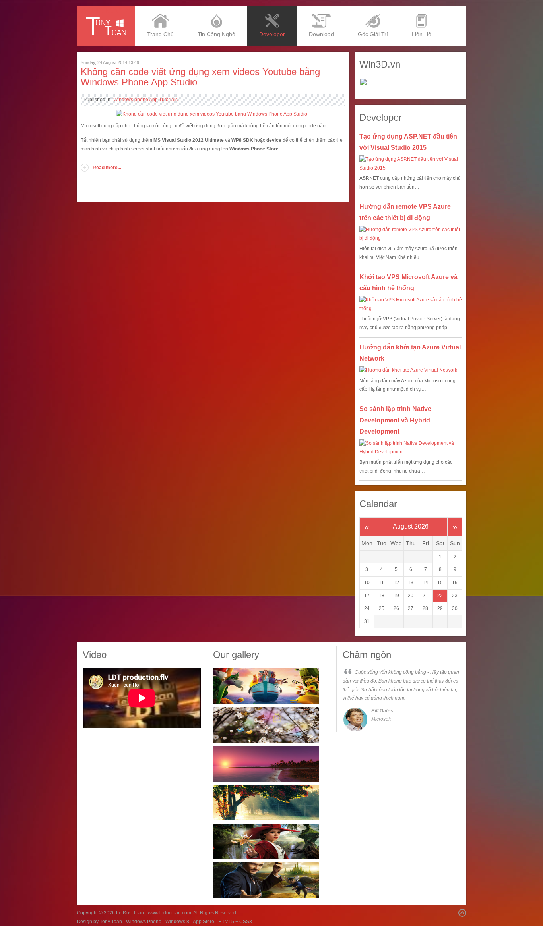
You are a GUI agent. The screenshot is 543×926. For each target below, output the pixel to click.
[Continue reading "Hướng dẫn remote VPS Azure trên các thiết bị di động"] (410, 234)
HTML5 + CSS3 (235, 921)
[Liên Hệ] (421, 9)
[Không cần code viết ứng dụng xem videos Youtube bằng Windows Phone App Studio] (211, 114)
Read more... (107, 167)
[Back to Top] (462, 913)
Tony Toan (111, 921)
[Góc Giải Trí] (373, 9)
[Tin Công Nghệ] (216, 9)
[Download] (321, 9)
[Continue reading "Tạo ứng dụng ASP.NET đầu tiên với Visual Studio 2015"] (410, 163)
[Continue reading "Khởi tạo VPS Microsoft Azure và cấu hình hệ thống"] (410, 304)
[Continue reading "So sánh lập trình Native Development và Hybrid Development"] (410, 447)
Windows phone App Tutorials (145, 99)
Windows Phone (143, 921)
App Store (203, 921)
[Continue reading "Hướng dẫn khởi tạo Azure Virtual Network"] (410, 370)
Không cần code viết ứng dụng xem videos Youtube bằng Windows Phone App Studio (200, 76)
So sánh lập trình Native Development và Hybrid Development (395, 420)
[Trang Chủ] (160, 9)
